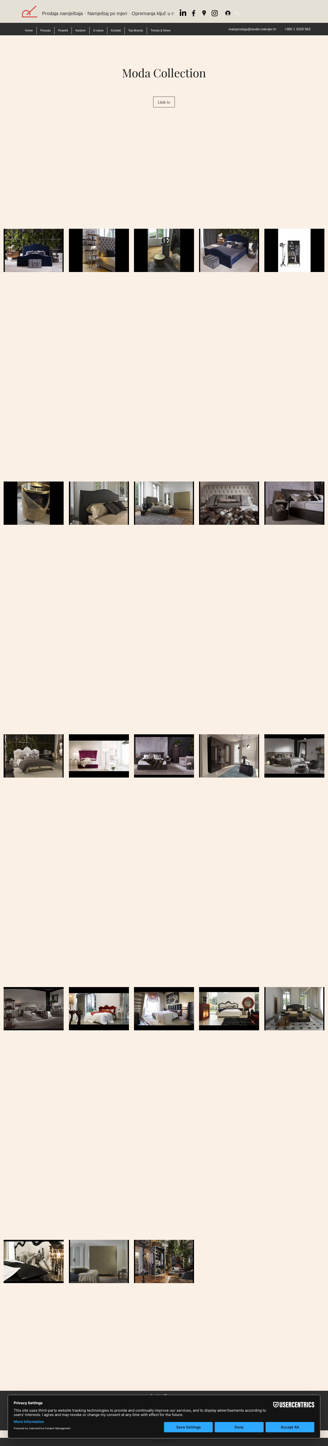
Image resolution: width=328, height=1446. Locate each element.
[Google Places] (204, 13)
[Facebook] (193, 13)
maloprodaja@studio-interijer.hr (252, 29)
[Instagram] (215, 13)
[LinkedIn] (183, 13)
